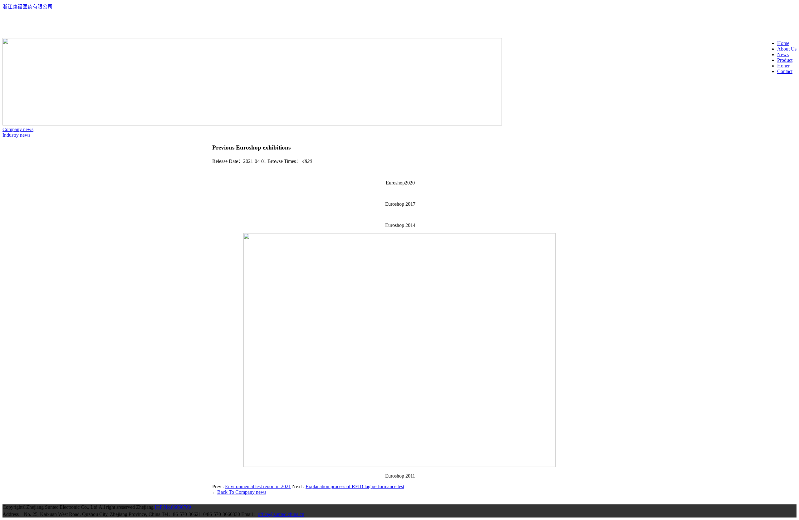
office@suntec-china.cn (281, 514)
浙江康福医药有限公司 (27, 6)
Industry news (16, 135)
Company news (17, 129)
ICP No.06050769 (173, 507)
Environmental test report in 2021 (258, 486)
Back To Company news (241, 492)
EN (5, 17)
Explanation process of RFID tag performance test (355, 486)
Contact (784, 71)
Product (784, 60)
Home (783, 43)
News (783, 54)
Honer (783, 65)
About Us (787, 49)
